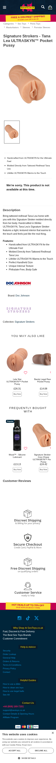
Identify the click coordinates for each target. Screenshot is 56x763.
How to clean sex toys (13, 687)
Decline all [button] (41, 751)
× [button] (53, 733)
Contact (6, 672)
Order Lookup (9, 654)
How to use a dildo (11, 684)
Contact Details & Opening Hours (18, 713)
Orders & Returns (11, 661)
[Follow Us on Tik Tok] (28, 618)
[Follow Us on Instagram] (19, 618)
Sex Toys (22, 23)
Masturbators (12, 27)
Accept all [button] (15, 751)
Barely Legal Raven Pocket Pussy (43, 380)
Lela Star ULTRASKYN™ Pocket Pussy (17, 381)
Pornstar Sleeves (42, 27)
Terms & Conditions (12, 665)
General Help (9, 657)
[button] (4, 7)
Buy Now (17, 394)
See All (6, 694)
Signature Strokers (24, 321)
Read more (27, 745)
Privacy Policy (9, 668)
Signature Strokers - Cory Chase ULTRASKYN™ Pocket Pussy (43, 458)
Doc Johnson (23, 295)
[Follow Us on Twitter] (36, 618)
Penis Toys (35, 23)
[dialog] (28, 746)
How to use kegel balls (13, 691)
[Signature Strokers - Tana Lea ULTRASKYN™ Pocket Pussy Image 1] (28, 83)
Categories (8, 23)
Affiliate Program (11, 717)
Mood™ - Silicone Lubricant (17, 455)
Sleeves (26, 27)
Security (6, 650)
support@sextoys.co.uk (14, 710)
